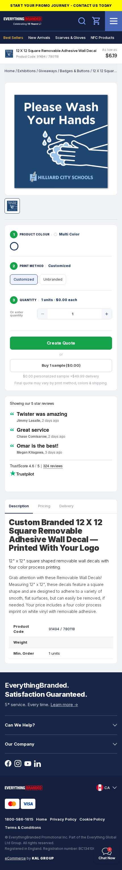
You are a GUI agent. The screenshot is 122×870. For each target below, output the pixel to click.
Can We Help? (20, 725)
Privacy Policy (63, 819)
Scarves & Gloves (70, 37)
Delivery (66, 506)
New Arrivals (39, 37)
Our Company (19, 744)
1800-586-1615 (19, 819)
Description (19, 506)
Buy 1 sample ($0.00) (61, 365)
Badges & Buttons (75, 71)
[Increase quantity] (107, 314)
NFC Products (102, 37)
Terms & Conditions (23, 827)
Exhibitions (27, 71)
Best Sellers (13, 37)
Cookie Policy (92, 819)
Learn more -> (64, 704)
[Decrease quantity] (42, 314)
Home (10, 71)
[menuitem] (13, 37)
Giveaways (48, 71)
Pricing (44, 506)
